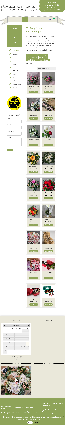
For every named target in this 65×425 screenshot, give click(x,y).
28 (21, 346)
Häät (14, 74)
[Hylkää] (63, 416)
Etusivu (13, 19)
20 (17, 342)
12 (13, 338)
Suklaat (46, 60)
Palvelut (15, 88)
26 (13, 346)
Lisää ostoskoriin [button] (33, 91)
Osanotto (16, 54)
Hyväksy (30, 422)
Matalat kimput (32, 60)
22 (24, 342)
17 (6, 342)
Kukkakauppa (18, 19)
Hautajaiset (16, 58)
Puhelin (9, 125)
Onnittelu (16, 50)
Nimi (8, 119)
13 (17, 338)
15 (24, 338)
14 (21, 338)
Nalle (40, 60)
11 (9, 338)
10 (6, 338)
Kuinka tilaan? (17, 84)
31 (6, 350)
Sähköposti (10, 131)
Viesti (9, 137)
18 (9, 342)
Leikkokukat (43, 57)
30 (28, 346)
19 (13, 342)
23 (28, 342)
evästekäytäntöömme (40, 419)
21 (21, 342)
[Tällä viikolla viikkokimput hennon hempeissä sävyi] (16, 380)
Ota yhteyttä (45, 19)
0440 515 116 (54, 9)
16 (28, 338)
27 (17, 346)
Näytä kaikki (31, 55)
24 (6, 346)
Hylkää (36, 422)
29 (24, 346)
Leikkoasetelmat (32, 57)
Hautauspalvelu (32, 19)
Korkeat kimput (42, 55)
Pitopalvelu (39, 19)
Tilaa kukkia (25, 19)
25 (9, 346)
